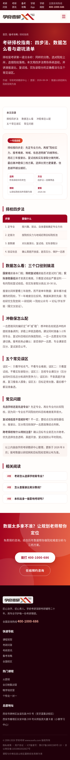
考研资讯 (14, 5)
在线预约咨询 (35, 570)
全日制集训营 (10, 684)
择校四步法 (13, 118)
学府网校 (42, 5)
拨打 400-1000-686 (35, 557)
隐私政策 (7, 745)
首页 (5, 34)
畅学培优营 (9, 690)
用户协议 (19, 745)
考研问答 (5, 5)
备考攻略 (23, 5)
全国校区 (7, 661)
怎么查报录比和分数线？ (24, 487)
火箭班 (6, 679)
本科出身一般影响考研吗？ (26, 498)
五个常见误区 (14, 123)
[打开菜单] (63, 16)
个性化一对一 (10, 695)
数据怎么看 (27, 118)
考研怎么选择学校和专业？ (26, 476)
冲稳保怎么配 (44, 118)
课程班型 (7, 639)
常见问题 (28, 123)
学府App (33, 5)
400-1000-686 (56, 7)
